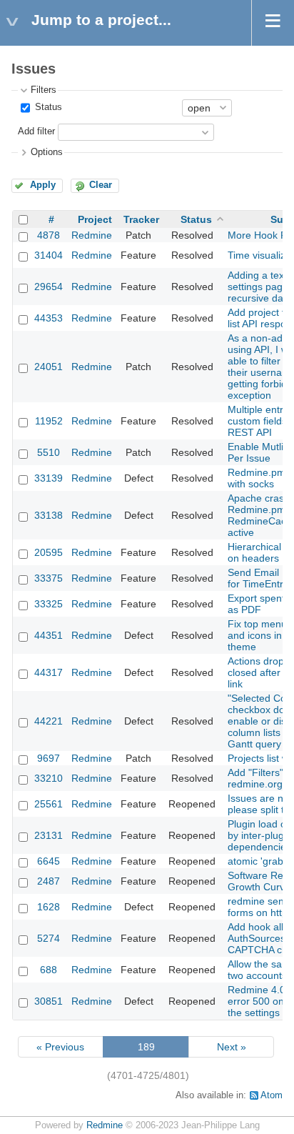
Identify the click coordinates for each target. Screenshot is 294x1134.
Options (47, 152)
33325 (48, 604)
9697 (48, 758)
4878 (48, 235)
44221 (48, 721)
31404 (48, 255)
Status (47, 107)
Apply (43, 185)
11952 (49, 421)
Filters (43, 90)
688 (48, 969)
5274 (48, 938)
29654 (48, 286)
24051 (48, 366)
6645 (48, 861)
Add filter (36, 131)
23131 (48, 835)
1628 (48, 906)
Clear (100, 185)
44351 (48, 635)
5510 (48, 452)
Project (95, 219)
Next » (231, 1047)
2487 (48, 881)
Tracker (141, 219)
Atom (271, 1095)
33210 (48, 778)
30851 (48, 1001)
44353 (48, 318)
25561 (48, 804)
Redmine (91, 235)
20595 (48, 552)
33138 (48, 515)
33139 (48, 478)
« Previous (60, 1047)
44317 (48, 672)
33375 (48, 578)
